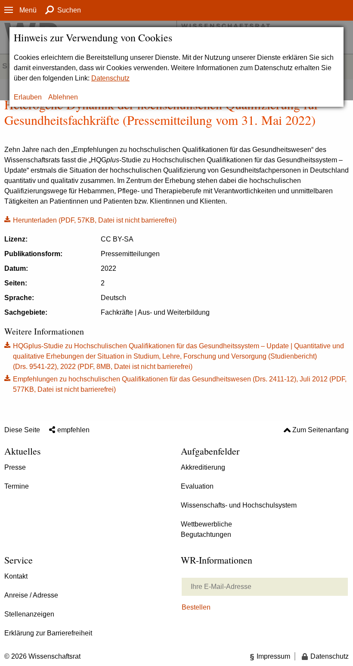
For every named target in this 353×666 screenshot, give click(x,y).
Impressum (273, 656)
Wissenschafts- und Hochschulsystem (239, 505)
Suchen (69, 10)
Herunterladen (90, 219)
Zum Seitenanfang (320, 430)
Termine (16, 486)
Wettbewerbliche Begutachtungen (206, 529)
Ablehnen (63, 97)
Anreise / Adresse (31, 595)
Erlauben (28, 97)
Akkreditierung (203, 467)
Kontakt (16, 576)
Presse (15, 467)
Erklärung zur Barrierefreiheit (48, 633)
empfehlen (73, 430)
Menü (28, 10)
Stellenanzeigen (29, 614)
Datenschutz (110, 78)
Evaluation (197, 486)
